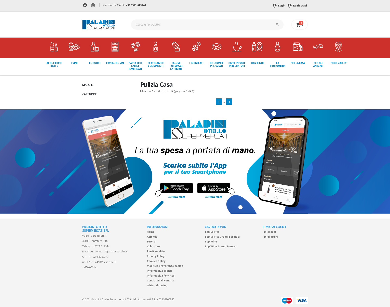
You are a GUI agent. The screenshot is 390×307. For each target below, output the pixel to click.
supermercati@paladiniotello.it (108, 251)
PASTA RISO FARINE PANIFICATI (135, 66)
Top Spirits (212, 232)
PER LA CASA (298, 63)
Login (281, 5)
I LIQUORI (94, 63)
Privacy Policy (156, 256)
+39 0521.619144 (136, 5)
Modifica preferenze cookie (165, 266)
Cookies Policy (156, 261)
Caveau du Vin (115, 63)
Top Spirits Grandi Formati (222, 236)
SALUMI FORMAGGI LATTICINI (176, 66)
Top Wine (211, 241)
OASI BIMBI (257, 63)
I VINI (74, 63)
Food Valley (338, 63)
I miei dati (269, 232)
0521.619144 (101, 246)
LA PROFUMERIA (277, 64)
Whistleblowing (157, 285)
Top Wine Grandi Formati (221, 246)
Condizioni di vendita (160, 280)
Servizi (151, 241)
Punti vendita (156, 251)
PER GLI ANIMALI (318, 64)
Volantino (153, 246)
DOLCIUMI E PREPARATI (216, 64)
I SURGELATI (196, 63)
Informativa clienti (159, 271)
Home (150, 232)
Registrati (299, 5)
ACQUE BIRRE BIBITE (54, 64)
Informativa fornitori (161, 275)
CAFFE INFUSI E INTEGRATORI (236, 64)
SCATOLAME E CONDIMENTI (156, 64)
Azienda (152, 236)
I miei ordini (270, 236)
